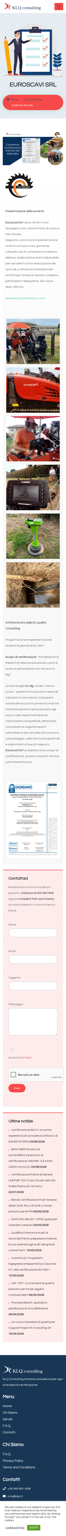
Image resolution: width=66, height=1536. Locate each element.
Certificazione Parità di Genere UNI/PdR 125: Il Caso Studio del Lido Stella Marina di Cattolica (32, 1180)
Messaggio (15, 1004)
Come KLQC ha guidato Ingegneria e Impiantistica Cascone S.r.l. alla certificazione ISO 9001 (32, 1263)
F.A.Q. (7, 1426)
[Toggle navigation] (58, 6)
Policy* (27, 1057)
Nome (12, 924)
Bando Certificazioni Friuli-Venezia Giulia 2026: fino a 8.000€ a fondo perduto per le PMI (32, 1205)
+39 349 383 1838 (19, 1488)
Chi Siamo (10, 1412)
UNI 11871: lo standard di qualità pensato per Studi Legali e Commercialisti (31, 1289)
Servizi (7, 1419)
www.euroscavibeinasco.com (25, 298)
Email (11, 951)
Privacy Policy (13, 1460)
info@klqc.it (15, 1496)
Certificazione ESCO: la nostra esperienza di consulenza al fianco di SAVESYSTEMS (33, 1135)
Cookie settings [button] (15, 1527)
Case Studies (34, 99)
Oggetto (14, 977)
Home (15, 99)
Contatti (9, 1432)
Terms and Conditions (19, 1467)
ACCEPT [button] (33, 1527)
